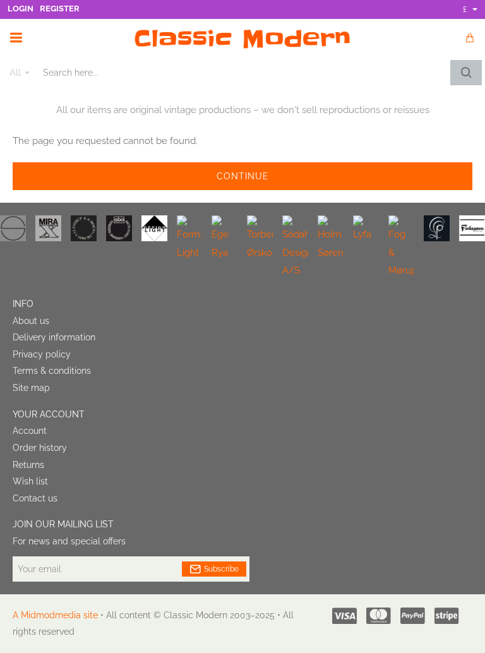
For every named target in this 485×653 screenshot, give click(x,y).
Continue (243, 176)
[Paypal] (412, 615)
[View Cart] (469, 38)
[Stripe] (446, 615)
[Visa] (344, 615)
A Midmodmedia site (55, 615)
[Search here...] (466, 72)
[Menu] (16, 38)
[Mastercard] (378, 615)
